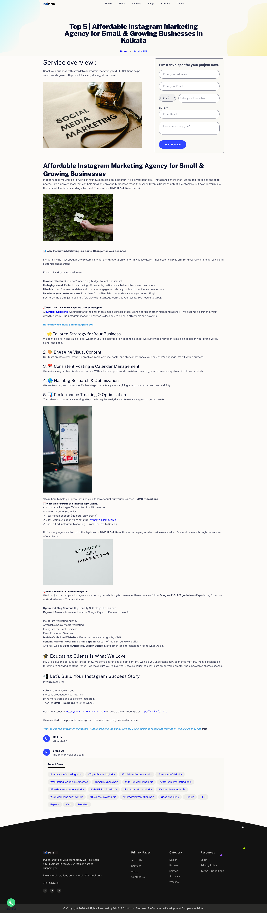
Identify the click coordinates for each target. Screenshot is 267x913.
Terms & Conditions (212, 870)
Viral (68, 804)
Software (174, 876)
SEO (203, 796)
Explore (54, 804)
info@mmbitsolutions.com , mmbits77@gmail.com (72, 875)
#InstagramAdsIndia (170, 774)
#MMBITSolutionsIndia (103, 789)
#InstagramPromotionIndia (138, 796)
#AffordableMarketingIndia (175, 781)
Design (173, 859)
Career (180, 3)
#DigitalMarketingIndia (101, 774)
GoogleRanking (170, 796)
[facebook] (52, 891)
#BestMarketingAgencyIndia (67, 789)
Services (136, 3)
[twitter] (45, 891)
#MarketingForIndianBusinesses (69, 781)
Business (174, 865)
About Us (136, 860)
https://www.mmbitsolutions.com (86, 711)
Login (204, 859)
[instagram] (59, 891)
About (121, 3)
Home (108, 3)
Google (190, 796)
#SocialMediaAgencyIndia (136, 774)
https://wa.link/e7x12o (103, 519)
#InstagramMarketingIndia (65, 774)
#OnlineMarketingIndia (171, 789)
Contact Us (138, 876)
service (173, 870)
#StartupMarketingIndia (139, 781)
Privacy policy (209, 865)
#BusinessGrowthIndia (103, 796)
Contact (165, 3)
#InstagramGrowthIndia (138, 789)
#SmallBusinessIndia (106, 781)
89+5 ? (163, 107)
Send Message (173, 144)
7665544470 (60, 741)
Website (174, 881)
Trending (83, 804)
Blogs (151, 3)
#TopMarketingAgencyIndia (66, 796)
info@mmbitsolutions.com (68, 754)
